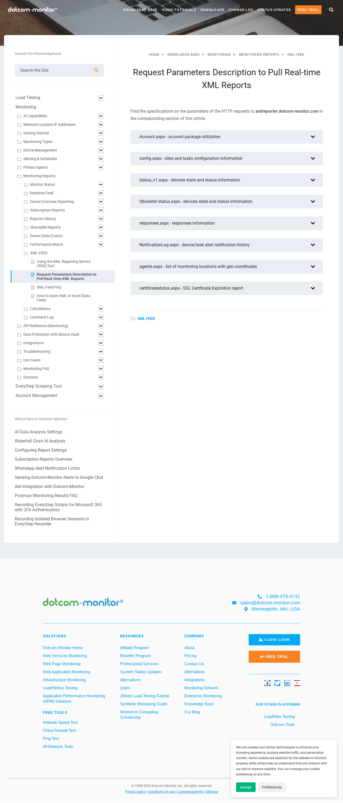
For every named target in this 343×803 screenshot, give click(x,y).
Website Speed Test (60, 722)
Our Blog (192, 712)
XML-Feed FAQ (49, 287)
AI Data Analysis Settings (38, 431)
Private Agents (35, 167)
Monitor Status (42, 184)
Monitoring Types (37, 141)
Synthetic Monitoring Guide (143, 704)
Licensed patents (190, 792)
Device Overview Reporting (52, 201)
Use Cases (31, 360)
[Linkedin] (287, 683)
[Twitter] (277, 683)
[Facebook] (267, 683)
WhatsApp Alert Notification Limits (47, 468)
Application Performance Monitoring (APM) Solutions (74, 698)
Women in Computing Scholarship (139, 714)
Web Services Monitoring (65, 655)
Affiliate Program (134, 647)
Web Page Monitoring (61, 663)
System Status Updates (141, 671)
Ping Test (51, 738)
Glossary (30, 377)
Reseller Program (135, 655)
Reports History (43, 219)
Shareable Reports (45, 227)
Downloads (212, 10)
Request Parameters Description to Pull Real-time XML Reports (66, 276)
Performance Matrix (46, 244)
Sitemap (212, 792)
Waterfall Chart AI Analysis (40, 441)
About (189, 647)
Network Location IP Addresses (49, 124)
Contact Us (194, 663)
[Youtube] (297, 683)
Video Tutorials (179, 10)
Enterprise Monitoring (203, 696)
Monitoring (26, 106)
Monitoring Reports (39, 176)
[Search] (96, 70)
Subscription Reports (47, 210)
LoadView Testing (279, 716)
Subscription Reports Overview (43, 459)
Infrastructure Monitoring (64, 679)
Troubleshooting (36, 351)
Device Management (40, 150)
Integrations (33, 343)
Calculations (40, 308)
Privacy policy (135, 792)
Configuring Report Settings (41, 450)
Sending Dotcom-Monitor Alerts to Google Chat (59, 477)
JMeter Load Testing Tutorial (144, 696)
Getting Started (36, 133)
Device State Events (46, 236)
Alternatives (130, 679)
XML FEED (146, 318)
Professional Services (139, 663)
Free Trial (308, 10)
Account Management (36, 395)
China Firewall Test (59, 730)
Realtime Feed (41, 193)
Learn (125, 687)
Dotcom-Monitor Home (63, 647)
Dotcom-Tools (282, 724)
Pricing (190, 655)
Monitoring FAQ (36, 368)
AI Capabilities (35, 116)
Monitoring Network (201, 687)
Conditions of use (161, 792)
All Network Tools (58, 746)
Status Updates (274, 10)
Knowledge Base (140, 10)
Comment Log (42, 317)
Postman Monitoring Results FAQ (46, 495)
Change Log (241, 10)
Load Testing (28, 97)
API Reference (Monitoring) (45, 326)
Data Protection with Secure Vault (51, 334)
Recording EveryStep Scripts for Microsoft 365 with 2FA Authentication (58, 507)
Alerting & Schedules (40, 159)
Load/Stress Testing (60, 687)
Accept (246, 787)
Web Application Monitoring (66, 671)
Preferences (272, 787)
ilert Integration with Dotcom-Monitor (49, 486)
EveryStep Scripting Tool (39, 386)
